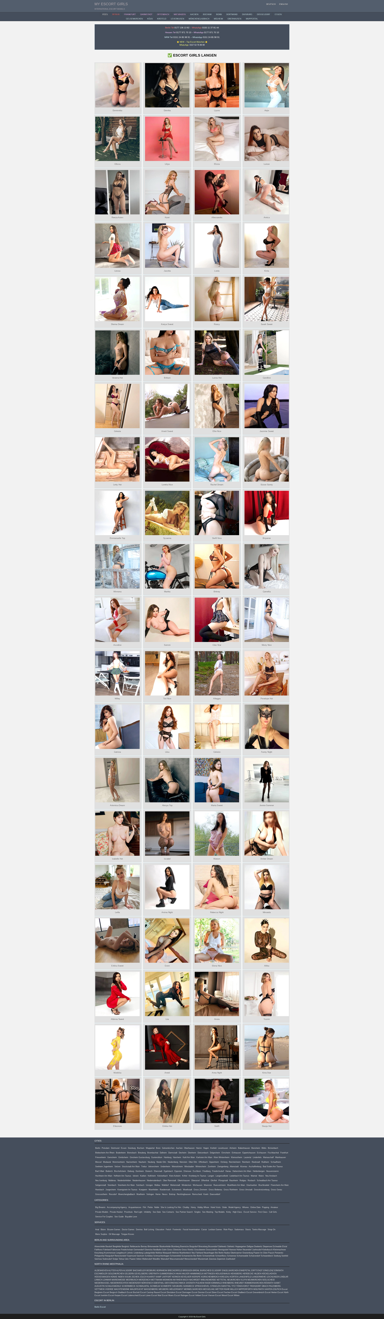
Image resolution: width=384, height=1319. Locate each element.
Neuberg (151, 1162)
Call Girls (273, 1212)
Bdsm (103, 1229)
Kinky (228, 1212)
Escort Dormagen (183, 1292)
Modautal (107, 1162)
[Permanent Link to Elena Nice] (217, 940)
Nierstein (183, 1162)
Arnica (267, 217)
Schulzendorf (254, 1256)
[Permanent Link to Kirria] (266, 245)
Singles (197, 1212)
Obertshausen (184, 1180)
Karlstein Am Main (204, 1157)
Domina (139, 1229)
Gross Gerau (276, 1189)
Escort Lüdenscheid (130, 1295)
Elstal (284, 1246)
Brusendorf (213, 1246)
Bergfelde (117, 1246)
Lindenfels (257, 1157)
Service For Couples (104, 1216)
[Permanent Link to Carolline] (266, 352)
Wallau (157, 1185)
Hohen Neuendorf (244, 1249)
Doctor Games (128, 1229)
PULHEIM (200, 1283)
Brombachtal (152, 1153)
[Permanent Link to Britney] (217, 566)
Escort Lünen (145, 1295)
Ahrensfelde (99, 1246)
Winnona (118, 591)
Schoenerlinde (208, 1256)
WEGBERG (164, 1289)
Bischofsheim (120, 1171)
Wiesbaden (189, 1166)
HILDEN (257, 1273)
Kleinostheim (236, 1157)
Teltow (121, 1259)
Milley (117, 698)
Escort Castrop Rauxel (150, 1292)
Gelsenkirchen (168, 1148)
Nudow (227, 1253)
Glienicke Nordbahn (152, 1249)
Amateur (274, 1207)
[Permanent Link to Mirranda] (266, 887)
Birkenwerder (153, 1246)
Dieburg (131, 1171)
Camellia (266, 591)
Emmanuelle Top (117, 538)
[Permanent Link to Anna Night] (217, 1047)
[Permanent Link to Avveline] (117, 620)
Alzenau (243, 1166)
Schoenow (231, 1256)
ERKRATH (278, 1270)
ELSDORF (216, 1270)
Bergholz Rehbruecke (131, 1246)
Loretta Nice (167, 485)
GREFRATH (153, 1273)
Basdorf (108, 1246)
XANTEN (268, 1289)
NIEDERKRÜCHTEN (119, 1283)
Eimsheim (226, 1153)
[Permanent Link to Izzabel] (167, 833)
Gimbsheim (123, 1157)
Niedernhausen (138, 1180)
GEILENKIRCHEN (116, 1273)
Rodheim (265, 1162)
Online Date (255, 1207)
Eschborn (197, 1171)
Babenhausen (244, 1148)
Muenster (208, 1185)
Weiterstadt (175, 1185)
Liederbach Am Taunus (239, 1176)
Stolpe (115, 1259)
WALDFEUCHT (136, 1289)
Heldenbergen (259, 1171)
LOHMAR (107, 1280)
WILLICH (234, 1289)
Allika (266, 965)
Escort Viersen (208, 1295)
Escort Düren (211, 1292)
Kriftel (184, 1176)
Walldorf (165, 1185)
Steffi (216, 1126)
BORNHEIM (162, 1270)
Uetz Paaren (130, 1259)
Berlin (97, 1148)
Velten (139, 1259)
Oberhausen (189, 1148)
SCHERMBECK (128, 1286)
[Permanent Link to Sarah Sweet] (266, 299)
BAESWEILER (139, 1270)
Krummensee (110, 1253)
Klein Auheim (175, 1176)
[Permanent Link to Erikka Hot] (167, 1101)
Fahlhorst (98, 1249)
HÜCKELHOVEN (269, 1273)
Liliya (167, 164)
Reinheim (246, 1162)
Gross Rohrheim (231, 1189)
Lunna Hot (217, 378)
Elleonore (117, 1126)
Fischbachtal (273, 1153)
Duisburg (132, 1148)
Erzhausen (261, 1153)
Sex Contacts (168, 1212)
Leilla (117, 912)
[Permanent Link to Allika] (266, 940)
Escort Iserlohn (101, 1295)
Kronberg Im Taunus (197, 1176)
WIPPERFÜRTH (245, 1289)
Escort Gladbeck (238, 1292)
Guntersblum (156, 1157)
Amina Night (167, 912)
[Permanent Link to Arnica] (266, 192)
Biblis (264, 1148)
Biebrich (109, 1171)
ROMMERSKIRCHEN (253, 1283)
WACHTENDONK (121, 1289)
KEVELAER (186, 1277)
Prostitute (128, 1212)
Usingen (149, 1185)
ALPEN (119, 1270)
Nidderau (112, 1180)
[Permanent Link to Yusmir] (266, 994)
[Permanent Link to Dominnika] (117, 85)
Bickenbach (273, 1148)
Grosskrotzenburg (261, 1189)
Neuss (165, 1194)
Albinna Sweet (117, 1019)
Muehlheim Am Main (236, 1185)
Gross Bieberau (215, 1189)
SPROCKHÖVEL (202, 1286)
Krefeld (213, 1148)
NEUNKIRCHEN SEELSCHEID (261, 1280)
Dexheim (182, 1153)
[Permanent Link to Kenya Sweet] (167, 299)
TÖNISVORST (242, 1286)
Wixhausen (197, 1185)
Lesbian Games (215, 1229)
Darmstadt (172, 1153)
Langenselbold (222, 1176)
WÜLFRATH (258, 1289)
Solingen (150, 1194)
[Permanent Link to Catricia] (117, 727)
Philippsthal (99, 1256)
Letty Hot (117, 485)
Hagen (206, 1148)
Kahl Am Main (189, 1157)
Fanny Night (266, 752)
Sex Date (157, 1212)
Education (160, 1229)
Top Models (220, 1212)
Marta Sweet (217, 805)
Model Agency (234, 1207)
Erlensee (187, 1171)
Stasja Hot (266, 1126)
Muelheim (140, 1194)
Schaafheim (276, 1162)
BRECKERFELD (175, 1270)
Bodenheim (121, 1153)
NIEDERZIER (135, 1283)
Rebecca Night (217, 912)
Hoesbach (99, 1189)
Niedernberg (173, 1162)
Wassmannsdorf (177, 1259)
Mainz (261, 1176)
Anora (217, 1019)
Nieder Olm (161, 1162)
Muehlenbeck (185, 1253)
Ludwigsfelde (149, 1253)
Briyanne (266, 538)
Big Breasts (100, 1207)
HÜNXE (114, 1277)
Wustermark (203, 1259)
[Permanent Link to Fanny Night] (266, 727)
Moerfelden (153, 1189)
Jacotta (167, 271)
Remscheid (197, 1194)
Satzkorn (140, 1256)
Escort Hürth (283, 1292)
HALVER (185, 1273)
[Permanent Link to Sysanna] (167, 513)
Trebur (144, 1166)
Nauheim (142, 1162)
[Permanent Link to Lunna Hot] (217, 352)
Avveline (118, 645)
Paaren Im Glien (261, 1253)
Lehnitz (130, 1253)
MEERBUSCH (132, 1280)
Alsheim (233, 1148)
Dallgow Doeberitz (254, 1246)
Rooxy (217, 324)
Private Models (101, 1212)
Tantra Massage (259, 1229)
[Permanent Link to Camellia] (266, 566)
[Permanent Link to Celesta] (117, 406)
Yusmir (266, 1019)
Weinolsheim (177, 1166)
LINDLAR (284, 1277)
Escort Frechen (224, 1292)
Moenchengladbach (126, 1194)
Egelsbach (168, 1171)
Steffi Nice (217, 538)
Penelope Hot (266, 698)
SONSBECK (188, 1286)
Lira (167, 1019)
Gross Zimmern (200, 1189)
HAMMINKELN (196, 1273)
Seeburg (277, 1256)
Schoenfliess (220, 1256)
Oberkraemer (236, 1253)
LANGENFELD (245, 1277)
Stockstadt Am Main (131, 1166)
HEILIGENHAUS (222, 1273)
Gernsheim (112, 1157)
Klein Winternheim (222, 1157)
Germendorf (139, 1249)
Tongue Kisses (127, 1234)
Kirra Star (266, 1072)
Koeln (205, 1194)
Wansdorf (165, 1259)
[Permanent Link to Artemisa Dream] (117, 780)
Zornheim (212, 1166)
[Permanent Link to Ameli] (167, 1047)
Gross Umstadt (245, 1189)
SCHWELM (155, 1286)
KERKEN (176, 1277)
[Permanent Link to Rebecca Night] (217, 887)
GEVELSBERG (141, 1273)
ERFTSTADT (257, 1270)
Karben (143, 1176)
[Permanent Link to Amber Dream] (266, 833)
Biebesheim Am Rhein (104, 1153)
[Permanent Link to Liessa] (117, 245)
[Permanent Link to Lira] (167, 994)
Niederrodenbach (154, 1180)
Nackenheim (131, 1162)
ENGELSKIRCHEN (230, 1270)
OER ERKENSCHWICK (175, 1283)
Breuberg (142, 1153)
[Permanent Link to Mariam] (217, 833)
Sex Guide (119, 1216)
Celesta (117, 431)
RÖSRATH (268, 1283)
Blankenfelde (165, 1246)
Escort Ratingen (181, 1295)
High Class (237, 1212)
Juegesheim (110, 1189)
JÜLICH (143, 1277)
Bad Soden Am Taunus (273, 1166)
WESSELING (209, 1289)
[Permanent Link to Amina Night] (167, 887)
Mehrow (175, 1253)
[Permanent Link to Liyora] (217, 85)
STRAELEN (215, 1286)
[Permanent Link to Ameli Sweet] (167, 406)
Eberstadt (158, 1171)
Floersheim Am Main (280, 1185)
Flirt (144, 1207)
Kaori (167, 217)
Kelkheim (152, 1176)
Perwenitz (279, 1253)
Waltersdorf (147, 1259)
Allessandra (217, 217)
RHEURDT (239, 1283)
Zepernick (221, 1259)
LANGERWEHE (259, 1277)
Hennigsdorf (223, 1249)
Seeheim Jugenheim (104, 1166)
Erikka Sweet (117, 965)
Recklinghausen (184, 1194)
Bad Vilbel (99, 1171)
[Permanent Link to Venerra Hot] (117, 352)
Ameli (167, 1072)
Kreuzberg (98, 1253)
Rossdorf (113, 1194)
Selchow (98, 1259)
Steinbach (112, 1185)
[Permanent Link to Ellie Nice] (217, 406)
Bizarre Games (113, 1229)
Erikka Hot (167, 1126)
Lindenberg (138, 1253)
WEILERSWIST (176, 1289)
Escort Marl (156, 1295)
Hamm (199, 1148)
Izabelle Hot (117, 859)
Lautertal (247, 1157)
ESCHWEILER (100, 1273)
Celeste (216, 752)
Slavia (248, 1229)
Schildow (149, 1256)
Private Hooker (116, 1212)
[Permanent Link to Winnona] (117, 566)
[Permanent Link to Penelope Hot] (266, 673)
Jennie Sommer (266, 805)
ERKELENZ (268, 1270)
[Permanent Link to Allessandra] (217, 192)
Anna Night (217, 1072)
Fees (105, 14)
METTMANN (156, 1280)
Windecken (186, 1185)
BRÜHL (196, 1270)
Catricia (117, 752)
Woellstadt (187, 1189)
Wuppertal (150, 1148)
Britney (217, 591)
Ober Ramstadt (169, 1180)
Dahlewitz (222, 1246)
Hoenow (232, 1249)
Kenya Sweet (167, 324)
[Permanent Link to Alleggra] (217, 673)
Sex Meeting (207, 1212)
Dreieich (148, 1171)
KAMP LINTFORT (163, 1277)
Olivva (117, 164)
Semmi (167, 645)
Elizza (217, 164)
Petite (150, 1207)
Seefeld (284, 1256)
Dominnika (117, 110)
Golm (164, 1249)
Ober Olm (193, 1162)
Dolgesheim (215, 1153)
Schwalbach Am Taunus (267, 1180)
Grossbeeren (199, 1249)
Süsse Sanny (266, 485)
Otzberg (223, 1162)
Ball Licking (149, 1229)
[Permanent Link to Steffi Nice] (217, 513)
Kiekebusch (267, 1249)
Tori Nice (167, 698)
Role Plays (228, 1229)
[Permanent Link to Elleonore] (117, 1101)
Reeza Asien (117, 217)
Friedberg (206, 1171)
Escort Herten (271, 1292)
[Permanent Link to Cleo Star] (217, 620)
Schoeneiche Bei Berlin (192, 1256)
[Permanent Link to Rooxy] (217, 299)
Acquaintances (134, 1207)
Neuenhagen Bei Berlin (214, 1253)
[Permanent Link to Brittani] (167, 352)
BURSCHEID (206, 1270)
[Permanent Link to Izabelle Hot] (117, 833)
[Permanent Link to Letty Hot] (117, 459)
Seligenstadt (100, 1185)
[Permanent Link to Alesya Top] (167, 780)
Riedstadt (256, 1162)
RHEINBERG (228, 1283)
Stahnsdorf (107, 1259)
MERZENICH (144, 1280)
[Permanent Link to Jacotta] (167, 245)
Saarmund (131, 1256)
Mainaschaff (268, 1157)
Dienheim (192, 1153)
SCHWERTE (166, 1286)
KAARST (151, 1277)
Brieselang (203, 1246)
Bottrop (172, 1194)
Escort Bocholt (133, 1292)
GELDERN (129, 1273)
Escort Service (250, 1212)
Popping (265, 1207)
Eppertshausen (248, 1153)
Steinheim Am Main (126, 1185)
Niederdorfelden (124, 1180)
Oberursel (195, 1180)
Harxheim (177, 1157)
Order (224, 1207)
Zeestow (212, 1259)
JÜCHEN (135, 1277)
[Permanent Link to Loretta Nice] (167, 459)
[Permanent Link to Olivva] (117, 139)
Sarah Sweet (266, 324)
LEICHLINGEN (273, 1277)
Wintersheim (200, 1166)
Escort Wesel (221, 1295)
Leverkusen (223, 1148)
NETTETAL (221, 1280)
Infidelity (147, 1212)
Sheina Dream (117, 324)
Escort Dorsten (198, 1292)
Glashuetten (251, 1185)
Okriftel (214, 1180)
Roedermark (165, 1189)
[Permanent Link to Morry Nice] (266, 620)
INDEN (121, 1277)
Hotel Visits (216, 1207)
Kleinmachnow (279, 1249)
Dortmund (115, 1148)
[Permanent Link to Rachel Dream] (217, 459)
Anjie (266, 110)
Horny (193, 1207)
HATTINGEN (209, 1273)
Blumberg (175, 1246)
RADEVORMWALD (213, 1283)
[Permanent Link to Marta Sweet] (217, 780)
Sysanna (167, 538)
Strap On (271, 1229)
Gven (167, 965)
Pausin (271, 1253)
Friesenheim (100, 1157)
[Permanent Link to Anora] (217, 994)
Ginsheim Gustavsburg (140, 1157)
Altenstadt (234, 1166)
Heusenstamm (272, 1171)
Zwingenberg (222, 1166)
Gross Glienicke (174, 1249)
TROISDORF (255, 1286)
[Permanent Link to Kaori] (167, 192)
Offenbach (203, 1162)
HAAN (178, 1273)
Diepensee (267, 1246)
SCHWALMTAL (142, 1286)
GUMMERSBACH (167, 1273)
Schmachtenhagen (161, 1256)
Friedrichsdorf (218, 1171)
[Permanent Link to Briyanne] (266, 513)
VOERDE (109, 1289)
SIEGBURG (177, 1286)
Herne (157, 1194)
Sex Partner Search (184, 1212)
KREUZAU (225, 1277)
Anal (97, 1229)
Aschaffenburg (255, 1166)
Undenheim (165, 1166)
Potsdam (106, 1148)
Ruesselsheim (219, 1185)
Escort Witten (233, 1295)
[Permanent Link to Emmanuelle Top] (117, 513)
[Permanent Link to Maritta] (167, 566)
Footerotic (177, 1229)
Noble (156, 1207)
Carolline (266, 378)
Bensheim (255, 1148)
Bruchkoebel (263, 1185)
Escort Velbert (195, 1295)
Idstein (136, 1176)
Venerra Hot (117, 378)
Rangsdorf (109, 1256)
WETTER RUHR (222, 1289)
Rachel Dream (216, 485)
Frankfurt (284, 1153)
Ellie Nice (217, 431)
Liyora (217, 110)
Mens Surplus (101, 1234)
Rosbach (251, 1180)
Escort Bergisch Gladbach (114, 1292)
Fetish (168, 1229)
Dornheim (140, 1171)
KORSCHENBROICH (210, 1277)
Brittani (167, 378)
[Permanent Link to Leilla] (117, 887)
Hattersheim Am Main (241, 1171)
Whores (245, 1207)
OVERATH (190, 1283)
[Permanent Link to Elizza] (217, 139)
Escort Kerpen (114, 1295)
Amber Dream (266, 859)
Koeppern (143, 1189)
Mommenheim (118, 1162)
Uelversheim (153, 1166)
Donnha (167, 110)
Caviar (204, 1229)
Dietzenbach (203, 1153)
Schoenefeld (175, 1256)
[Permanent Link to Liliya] (167, 139)
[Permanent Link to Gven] (167, 940)
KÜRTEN (234, 1277)
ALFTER (112, 1270)
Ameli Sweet (167, 431)
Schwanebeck (267, 1256)
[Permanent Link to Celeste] (217, 727)
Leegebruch (121, 1253)
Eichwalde (277, 1246)
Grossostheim (101, 1194)
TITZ (233, 1286)
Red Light (138, 1212)
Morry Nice (267, 645)
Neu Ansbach (271, 1176)
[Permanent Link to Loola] (217, 245)
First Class (262, 1212)
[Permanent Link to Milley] (117, 673)
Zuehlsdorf (230, 1259)
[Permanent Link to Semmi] (167, 620)
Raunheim (233, 1180)
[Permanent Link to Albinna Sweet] (117, 994)
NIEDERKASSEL (102, 1283)
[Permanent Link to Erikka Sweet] (117, 940)
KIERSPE (196, 1277)
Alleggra (216, 698)
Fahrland (107, 1249)
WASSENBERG (151, 1289)
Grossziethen (212, 1249)
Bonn (158, 1148)
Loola (216, 271)
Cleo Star (217, 645)
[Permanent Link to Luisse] (266, 139)
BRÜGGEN (187, 1270)
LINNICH (98, 1280)
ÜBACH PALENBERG (271, 1286)
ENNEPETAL (245, 1270)
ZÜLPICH (277, 1289)
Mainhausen (280, 1157)
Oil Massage (114, 1234)
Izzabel (167, 859)
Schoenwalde (242, 1256)
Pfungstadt (223, 1180)
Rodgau (243, 1180)
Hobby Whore (203, 1207)
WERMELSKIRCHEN (193, 1289)
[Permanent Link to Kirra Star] (266, 1047)
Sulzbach (140, 1185)
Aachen (179, 1148)
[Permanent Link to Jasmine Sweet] (266, 406)
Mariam (216, 859)
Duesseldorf (215, 1194)
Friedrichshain (127, 1249)
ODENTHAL (158, 1283)
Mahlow (159, 1253)
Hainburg (167, 1157)
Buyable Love (131, 1216)
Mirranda (266, 912)
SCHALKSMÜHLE (113, 1286)
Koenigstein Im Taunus (127, 1189)
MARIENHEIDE (118, 1280)
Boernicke (184, 1246)
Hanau (228, 1171)
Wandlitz (156, 1259)
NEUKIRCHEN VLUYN (237, 1280)
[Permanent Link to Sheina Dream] (117, 299)
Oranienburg (247, 1253)
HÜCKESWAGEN (102, 1277)
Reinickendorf (120, 1256)
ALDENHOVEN (101, 1270)
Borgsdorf (193, 1246)
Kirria (266, 271)
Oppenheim (214, 1162)
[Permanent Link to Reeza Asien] (117, 192)
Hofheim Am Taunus (122, 1176)
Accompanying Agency (117, 1207)
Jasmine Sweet (267, 431)
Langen (211, 1176)
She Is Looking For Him (171, 1207)
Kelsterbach (162, 1176)
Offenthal (205, 1180)
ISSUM (127, 1277)
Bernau (144, 1246)
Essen (123, 1148)
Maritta (167, 591)
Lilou (167, 752)
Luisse (267, 164)
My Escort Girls (111, 4)
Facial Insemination (191, 1229)
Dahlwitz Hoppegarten (236, 1246)
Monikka (117, 1072)
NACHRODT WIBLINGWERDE (202, 1280)
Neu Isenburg (101, 1180)
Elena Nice (217, 965)
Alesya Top (167, 805)
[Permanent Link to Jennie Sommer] (266, 780)
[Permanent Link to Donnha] (167, 85)
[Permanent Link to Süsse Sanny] (266, 459)
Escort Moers (168, 1295)
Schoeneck (177, 1189)
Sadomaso (239, 1229)
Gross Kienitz (188, 1249)
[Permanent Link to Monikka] (117, 1047)
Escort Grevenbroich (255, 1292)
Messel (98, 1162)
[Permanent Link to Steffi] (217, 1101)
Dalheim (163, 1153)
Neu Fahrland (197, 1253)
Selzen (117, 1166)
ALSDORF (127, 1270)
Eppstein (178, 1171)
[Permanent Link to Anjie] (266, 85)
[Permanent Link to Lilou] (167, 727)
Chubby (186, 1207)
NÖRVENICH (147, 1283)
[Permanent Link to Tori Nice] (167, 673)
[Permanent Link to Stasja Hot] (266, 1101)
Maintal (254, 1176)
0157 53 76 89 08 (197, 45)
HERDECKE (248, 1273)
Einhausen (236, 1153)
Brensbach (131, 1153)
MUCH (186, 1280)
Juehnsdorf (257, 1249)
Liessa (117, 271)
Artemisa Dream (117, 805)
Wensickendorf (190, 1259)
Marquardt (167, 1253)
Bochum (140, 1148)
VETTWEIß (99, 1289)
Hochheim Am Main (103, 1176)
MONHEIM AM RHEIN (172, 1280)
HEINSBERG (236, 1273)
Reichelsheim (235, 1162)
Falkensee (115, 1249)
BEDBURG (151, 1270)
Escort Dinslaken (167, 1292)
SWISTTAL (226, 1286)
